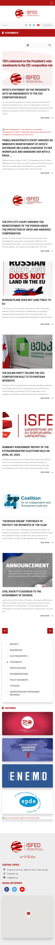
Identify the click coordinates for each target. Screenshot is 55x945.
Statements (16, 662)
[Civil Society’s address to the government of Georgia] (27, 570)
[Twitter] (34, 25)
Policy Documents (19, 680)
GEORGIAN (47, 25)
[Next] (50, 631)
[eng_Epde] (27, 802)
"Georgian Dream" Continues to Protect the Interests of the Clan (24, 523)
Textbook (14, 686)
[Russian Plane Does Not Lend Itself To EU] (27, 278)
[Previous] (5, 631)
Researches (16, 650)
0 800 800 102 (12, 874)
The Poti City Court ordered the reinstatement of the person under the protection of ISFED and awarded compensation (26, 227)
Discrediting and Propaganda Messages (24, 693)
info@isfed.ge (12, 878)
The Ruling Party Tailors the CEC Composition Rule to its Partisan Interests (23, 376)
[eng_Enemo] (27, 776)
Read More (45, 118)
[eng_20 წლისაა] (27, 723)
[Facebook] (30, 25)
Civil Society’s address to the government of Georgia (21, 593)
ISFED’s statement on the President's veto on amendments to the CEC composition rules (26, 93)
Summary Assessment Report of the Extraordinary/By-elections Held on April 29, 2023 (26, 451)
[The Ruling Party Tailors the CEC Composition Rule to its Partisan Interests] (27, 352)
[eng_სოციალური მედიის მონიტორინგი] (27, 818)
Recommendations (19, 674)
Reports (14, 644)
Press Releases (18, 668)
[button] (28, 914)
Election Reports (19, 656)
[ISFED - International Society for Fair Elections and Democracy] (27, 10)
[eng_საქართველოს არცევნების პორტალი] (27, 749)
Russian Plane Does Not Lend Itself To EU (26, 301)
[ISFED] (27, 846)
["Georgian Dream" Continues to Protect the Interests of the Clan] (27, 500)
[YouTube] (38, 25)
